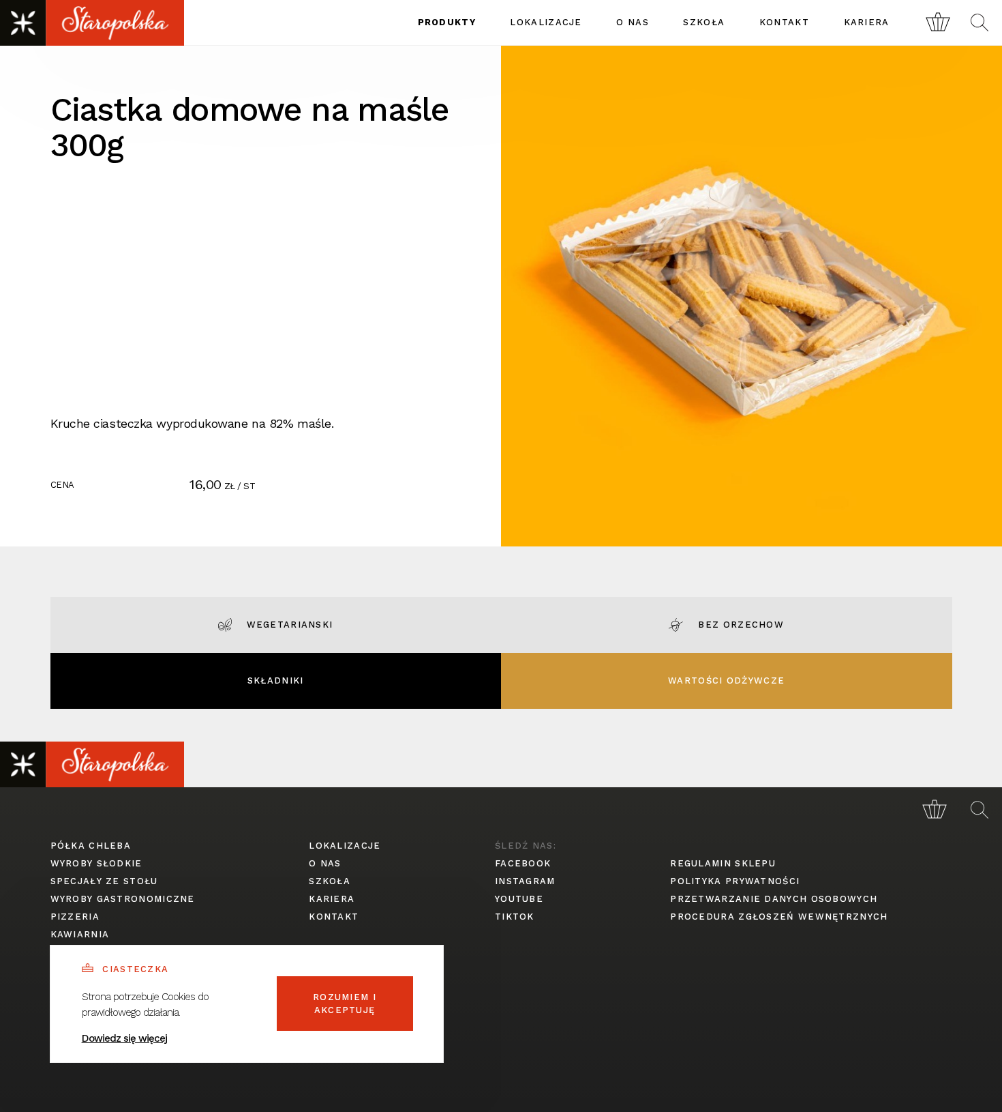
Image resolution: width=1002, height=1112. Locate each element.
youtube (519, 899)
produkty (447, 22)
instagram (525, 881)
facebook (523, 863)
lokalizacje (545, 22)
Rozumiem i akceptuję (344, 1004)
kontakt (784, 22)
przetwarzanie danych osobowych (773, 899)
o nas (632, 22)
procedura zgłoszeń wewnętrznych (778, 916)
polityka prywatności (735, 881)
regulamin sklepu (723, 863)
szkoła (704, 22)
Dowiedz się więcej (124, 1038)
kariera (867, 22)
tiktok (514, 916)
